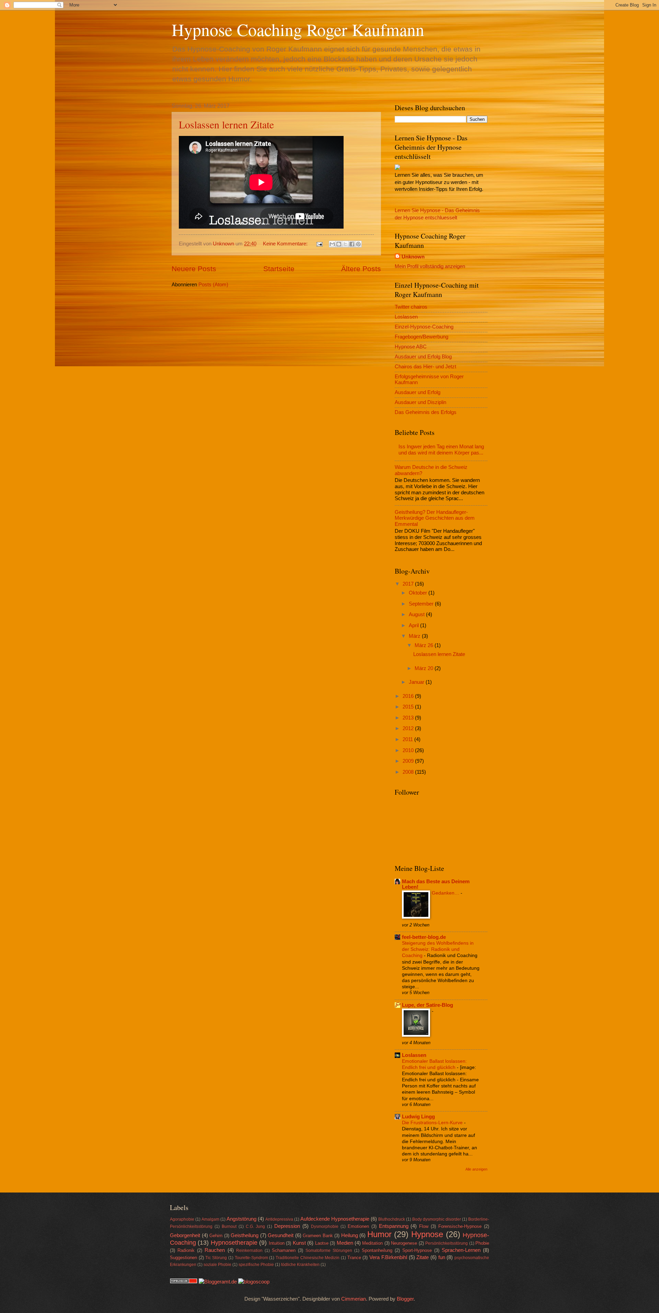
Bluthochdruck (391, 1219)
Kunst (299, 1243)
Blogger (405, 1299)
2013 (409, 718)
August (417, 614)
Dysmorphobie (324, 1226)
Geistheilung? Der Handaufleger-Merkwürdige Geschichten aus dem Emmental (435, 518)
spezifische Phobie (256, 1264)
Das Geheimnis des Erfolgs (425, 412)
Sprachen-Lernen (461, 1250)
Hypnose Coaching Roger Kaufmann (298, 29)
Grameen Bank (318, 1235)
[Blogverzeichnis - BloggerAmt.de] (218, 1282)
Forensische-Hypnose (460, 1226)
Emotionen (358, 1226)
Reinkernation (249, 1250)
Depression (287, 1226)
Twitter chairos (411, 307)
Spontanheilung (377, 1250)
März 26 (425, 645)
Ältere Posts (361, 269)
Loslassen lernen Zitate (226, 124)
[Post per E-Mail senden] (319, 243)
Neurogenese (404, 1243)
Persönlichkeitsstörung (446, 1243)
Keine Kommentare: (286, 243)
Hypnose (427, 1234)
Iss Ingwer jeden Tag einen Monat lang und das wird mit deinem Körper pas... (441, 450)
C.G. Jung (255, 1226)
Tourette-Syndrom (251, 1257)
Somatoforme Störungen (328, 1250)
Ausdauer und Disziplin (420, 402)
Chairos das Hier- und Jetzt (425, 366)
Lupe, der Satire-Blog (427, 1005)
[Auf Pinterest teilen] (358, 244)
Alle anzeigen (476, 1169)
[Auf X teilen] (345, 244)
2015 (409, 707)
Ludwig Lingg (418, 1116)
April (414, 625)
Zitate (422, 1257)
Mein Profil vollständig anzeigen (430, 266)
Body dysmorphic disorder (436, 1219)
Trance (354, 1257)
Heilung (349, 1235)
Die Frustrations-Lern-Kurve (433, 1122)
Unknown (413, 257)
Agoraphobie (182, 1219)
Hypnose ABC (411, 346)
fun (441, 1257)
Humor (379, 1234)
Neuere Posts (194, 269)
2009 (409, 761)
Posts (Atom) (213, 284)
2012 (409, 728)
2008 (409, 772)
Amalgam (210, 1219)
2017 (409, 584)
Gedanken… (446, 893)
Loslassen (406, 317)
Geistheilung (244, 1235)
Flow (423, 1226)
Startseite (278, 269)
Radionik (186, 1250)
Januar (417, 682)
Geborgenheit (185, 1235)
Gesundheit (280, 1235)
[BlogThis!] (338, 244)
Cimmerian (353, 1299)
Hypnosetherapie (234, 1242)
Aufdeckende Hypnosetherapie (334, 1219)
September (422, 604)
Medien (345, 1243)
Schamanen (284, 1250)
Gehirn (215, 1235)
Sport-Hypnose (417, 1250)
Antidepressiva (279, 1219)
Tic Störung (216, 1257)
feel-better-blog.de (424, 937)
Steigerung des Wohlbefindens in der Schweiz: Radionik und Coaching (438, 949)
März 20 (425, 668)
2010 (409, 750)
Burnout (229, 1226)
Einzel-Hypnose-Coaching (424, 327)
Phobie (482, 1243)
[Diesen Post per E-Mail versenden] (332, 244)
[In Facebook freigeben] (351, 244)
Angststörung (241, 1219)
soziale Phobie (217, 1264)
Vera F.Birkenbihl (388, 1257)
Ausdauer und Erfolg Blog (423, 356)
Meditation (372, 1243)
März (415, 636)
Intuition (277, 1243)
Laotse (321, 1243)
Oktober (418, 593)
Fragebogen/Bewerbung (421, 336)
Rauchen (215, 1250)
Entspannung (393, 1226)
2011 (408, 739)
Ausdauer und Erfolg (417, 392)
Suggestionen (183, 1257)
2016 (409, 696)
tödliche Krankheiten (300, 1264)
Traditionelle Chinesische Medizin (307, 1257)
